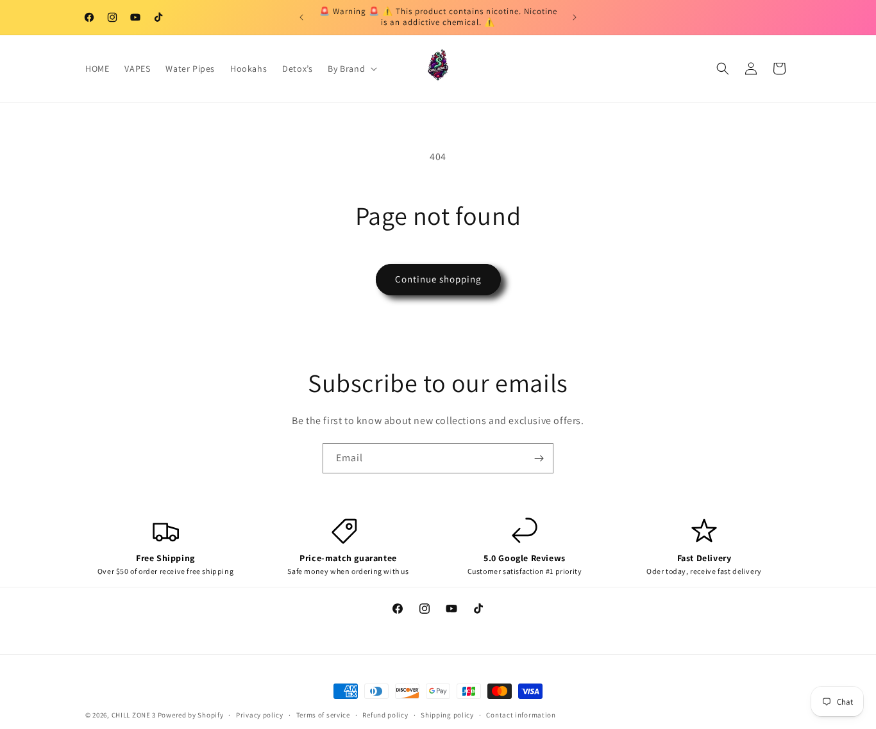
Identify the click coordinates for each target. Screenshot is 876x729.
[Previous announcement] (301, 17)
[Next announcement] (574, 17)
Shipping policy (447, 714)
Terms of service (323, 714)
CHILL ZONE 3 (134, 714)
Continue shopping (438, 279)
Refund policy (385, 714)
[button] (351, 68)
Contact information (520, 714)
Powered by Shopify (191, 714)
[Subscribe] (539, 458)
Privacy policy (259, 714)
